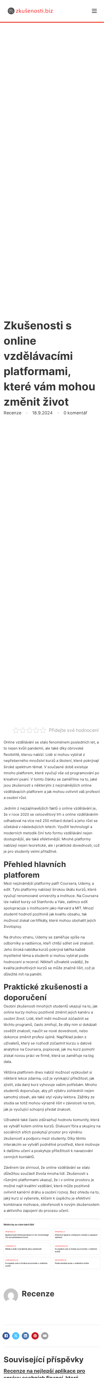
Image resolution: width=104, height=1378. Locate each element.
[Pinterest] (35, 1335)
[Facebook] (6, 1335)
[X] (15, 1335)
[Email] (44, 1335)
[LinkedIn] (25, 1335)
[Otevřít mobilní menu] (94, 11)
